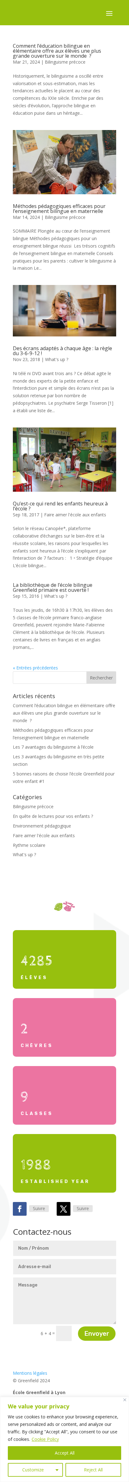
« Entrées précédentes (35, 668)
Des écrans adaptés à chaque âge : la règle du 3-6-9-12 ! (62, 351)
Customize (33, 1470)
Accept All (65, 1453)
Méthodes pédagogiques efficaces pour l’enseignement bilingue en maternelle (59, 209)
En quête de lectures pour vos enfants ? (53, 816)
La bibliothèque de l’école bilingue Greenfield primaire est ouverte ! (52, 587)
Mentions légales (30, 1373)
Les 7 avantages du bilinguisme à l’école (53, 747)
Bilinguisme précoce (65, 62)
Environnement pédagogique (42, 826)
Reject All (93, 1470)
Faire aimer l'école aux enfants (75, 515)
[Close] (124, 1399)
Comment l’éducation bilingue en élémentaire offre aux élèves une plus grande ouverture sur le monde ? (57, 50)
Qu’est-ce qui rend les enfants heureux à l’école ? (60, 506)
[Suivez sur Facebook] (20, 1209)
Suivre (39, 1208)
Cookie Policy (45, 1439)
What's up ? (56, 359)
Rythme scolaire (29, 845)
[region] (64, 1439)
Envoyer (96, 1333)
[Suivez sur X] (63, 1209)
